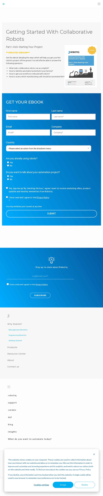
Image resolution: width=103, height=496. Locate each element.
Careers (12, 410)
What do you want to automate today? (30, 439)
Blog (10, 424)
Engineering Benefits (17, 335)
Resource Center (16, 354)
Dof (10, 417)
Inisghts (12, 432)
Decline (85, 485)
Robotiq (12, 395)
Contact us (13, 366)
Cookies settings (41, 485)
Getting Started (15, 340)
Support (12, 402)
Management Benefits (18, 330)
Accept (63, 485)
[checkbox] (10, 164)
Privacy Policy (85, 469)
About (10, 360)
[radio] (10, 176)
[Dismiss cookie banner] (94, 454)
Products (12, 347)
